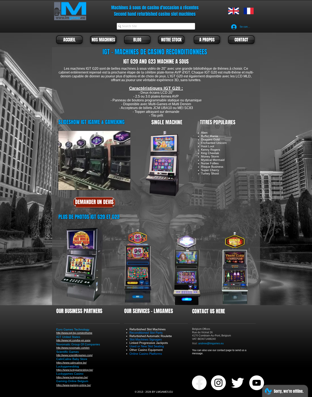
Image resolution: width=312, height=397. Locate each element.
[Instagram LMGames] (218, 382)
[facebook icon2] (199, 382)
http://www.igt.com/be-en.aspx (73, 340)
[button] (94, 160)
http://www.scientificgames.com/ (74, 355)
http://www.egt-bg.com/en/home (74, 333)
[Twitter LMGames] (237, 382)
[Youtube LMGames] (256, 382)
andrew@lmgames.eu (211, 343)
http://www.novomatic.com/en (73, 347)
